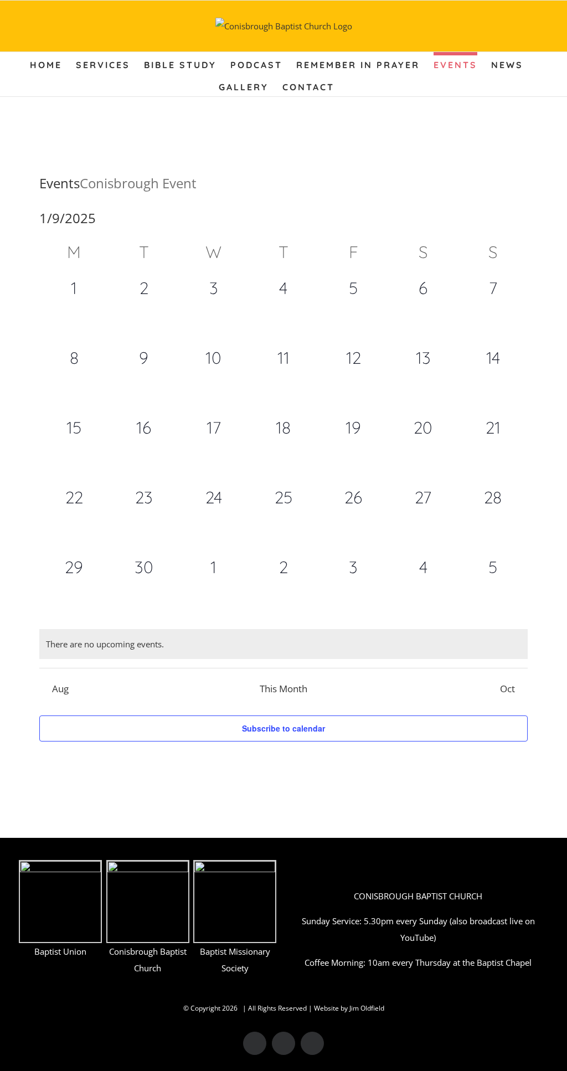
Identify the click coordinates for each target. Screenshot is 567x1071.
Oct (507, 688)
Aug (60, 688)
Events (59, 183)
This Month (283, 688)
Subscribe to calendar (283, 728)
